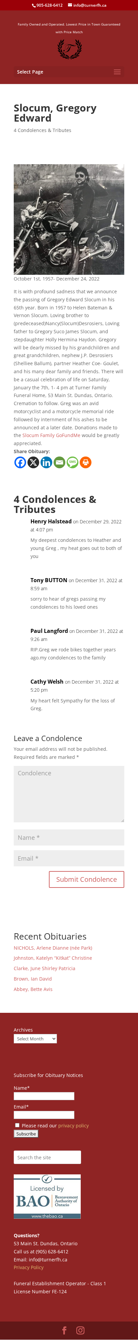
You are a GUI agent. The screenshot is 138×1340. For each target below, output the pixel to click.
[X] (33, 462)
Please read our (54, 1125)
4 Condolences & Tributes (42, 130)
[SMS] (72, 462)
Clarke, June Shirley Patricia (44, 968)
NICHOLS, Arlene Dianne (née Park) (53, 948)
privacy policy (73, 1125)
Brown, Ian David (33, 979)
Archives (23, 1030)
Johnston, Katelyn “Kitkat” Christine (53, 958)
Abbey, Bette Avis (33, 989)
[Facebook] (20, 462)
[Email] (59, 462)
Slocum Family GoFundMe (51, 435)
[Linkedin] (46, 462)
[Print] (85, 462)
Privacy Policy (29, 1267)
